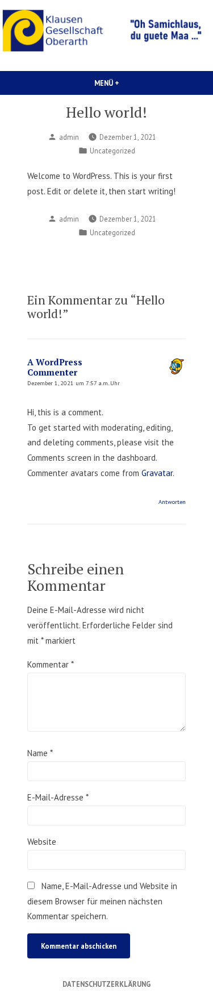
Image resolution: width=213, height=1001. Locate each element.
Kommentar (50, 664)
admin (69, 136)
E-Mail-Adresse (57, 797)
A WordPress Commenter (54, 367)
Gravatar (157, 473)
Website (41, 841)
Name (39, 753)
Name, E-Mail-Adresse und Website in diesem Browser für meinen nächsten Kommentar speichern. (102, 901)
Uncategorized (112, 150)
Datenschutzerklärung (106, 984)
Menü (131, 82)
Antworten (172, 502)
